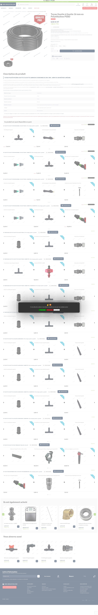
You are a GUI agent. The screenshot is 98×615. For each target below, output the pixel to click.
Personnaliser (56, 309)
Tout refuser (50, 309)
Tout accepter (42, 309)
